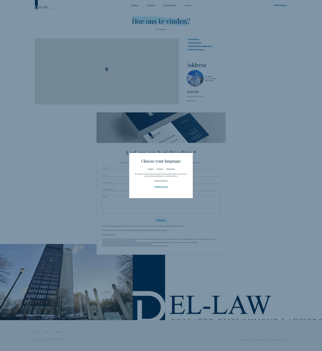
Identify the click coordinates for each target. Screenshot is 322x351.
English (151, 169)
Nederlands (171, 169)
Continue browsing (161, 187)
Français (160, 169)
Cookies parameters (161, 181)
